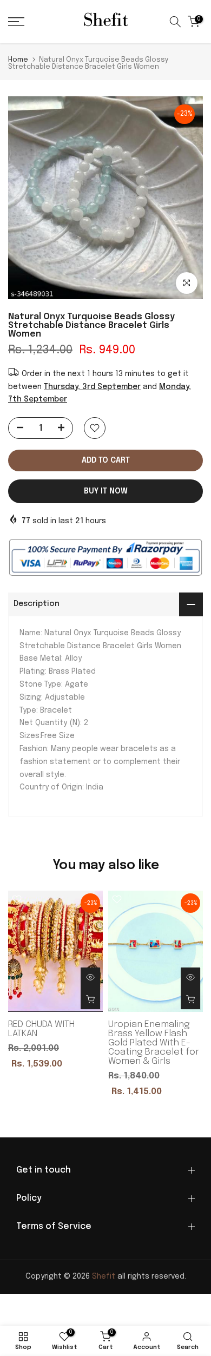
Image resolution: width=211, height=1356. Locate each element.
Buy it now (106, 491)
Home (18, 59)
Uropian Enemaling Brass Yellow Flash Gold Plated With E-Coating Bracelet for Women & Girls (153, 1043)
